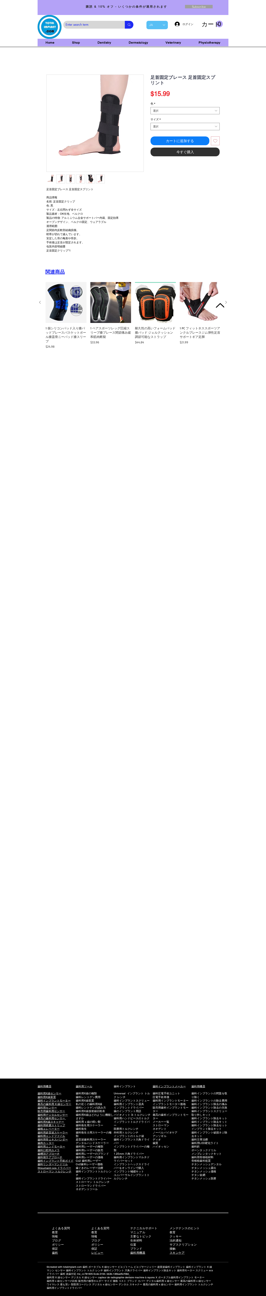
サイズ (156, 120)
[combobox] (185, 111)
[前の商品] (40, 303)
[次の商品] (226, 303)
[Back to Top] (219, 305)
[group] (133, 316)
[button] (212, 24)
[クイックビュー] (66, 303)
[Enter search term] (129, 25)
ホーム (51, 61)
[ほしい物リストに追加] (215, 141)
